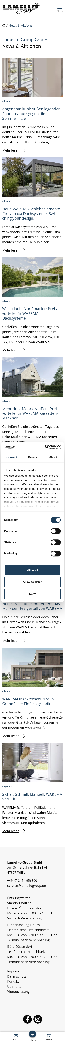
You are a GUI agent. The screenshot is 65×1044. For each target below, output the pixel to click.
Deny (32, 593)
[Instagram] (37, 1019)
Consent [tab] (11, 457)
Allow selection (32, 581)
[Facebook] (27, 1019)
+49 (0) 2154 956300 (22, 880)
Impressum (16, 971)
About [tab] (53, 457)
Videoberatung (18, 991)
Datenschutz (16, 976)
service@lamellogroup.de (26, 885)
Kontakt (13, 981)
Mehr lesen (10, 150)
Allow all (32, 570)
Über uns (14, 986)
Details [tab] (32, 457)
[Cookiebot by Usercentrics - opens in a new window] (46, 447)
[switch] (56, 531)
